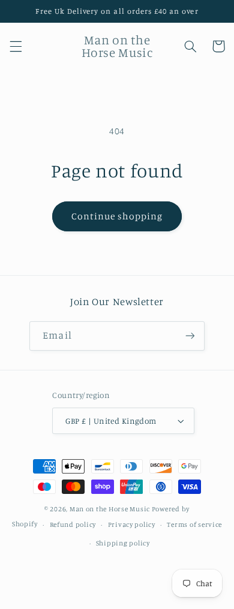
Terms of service (194, 524)
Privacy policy (131, 524)
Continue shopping (117, 216)
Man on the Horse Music (111, 509)
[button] (15, 46)
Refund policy (73, 524)
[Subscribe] (189, 336)
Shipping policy (123, 543)
